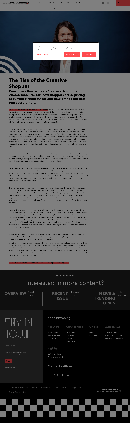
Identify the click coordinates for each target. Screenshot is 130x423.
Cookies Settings (42, 54)
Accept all (89, 54)
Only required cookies (72, 54)
